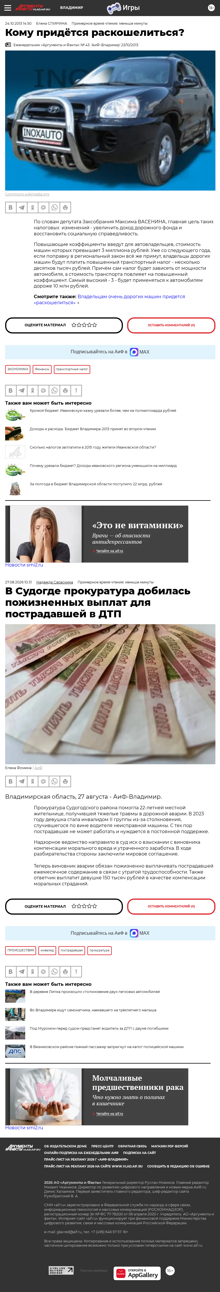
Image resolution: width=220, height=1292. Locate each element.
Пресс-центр (102, 1146)
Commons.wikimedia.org (27, 194)
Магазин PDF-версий (169, 1146)
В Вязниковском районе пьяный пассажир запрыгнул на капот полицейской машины (107, 1047)
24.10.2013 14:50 (18, 23)
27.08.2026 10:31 (18, 582)
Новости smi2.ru (24, 565)
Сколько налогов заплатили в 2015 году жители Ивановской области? (93, 447)
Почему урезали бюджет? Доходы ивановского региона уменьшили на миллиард (103, 465)
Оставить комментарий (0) (171, 325)
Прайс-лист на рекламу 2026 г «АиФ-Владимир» (86, 1159)
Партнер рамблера (93, 1270)
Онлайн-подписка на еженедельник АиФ (81, 1153)
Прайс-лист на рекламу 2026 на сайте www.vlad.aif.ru (93, 1166)
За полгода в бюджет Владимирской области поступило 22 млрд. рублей (96, 484)
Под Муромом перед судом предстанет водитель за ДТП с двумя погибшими (99, 1028)
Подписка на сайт (139, 1153)
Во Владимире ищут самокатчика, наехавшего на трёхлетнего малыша (93, 1010)
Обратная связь (132, 1146)
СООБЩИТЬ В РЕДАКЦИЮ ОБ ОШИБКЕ (178, 1166)
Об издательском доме (65, 1146)
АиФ (38, 768)
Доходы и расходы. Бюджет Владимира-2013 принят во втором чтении (93, 429)
